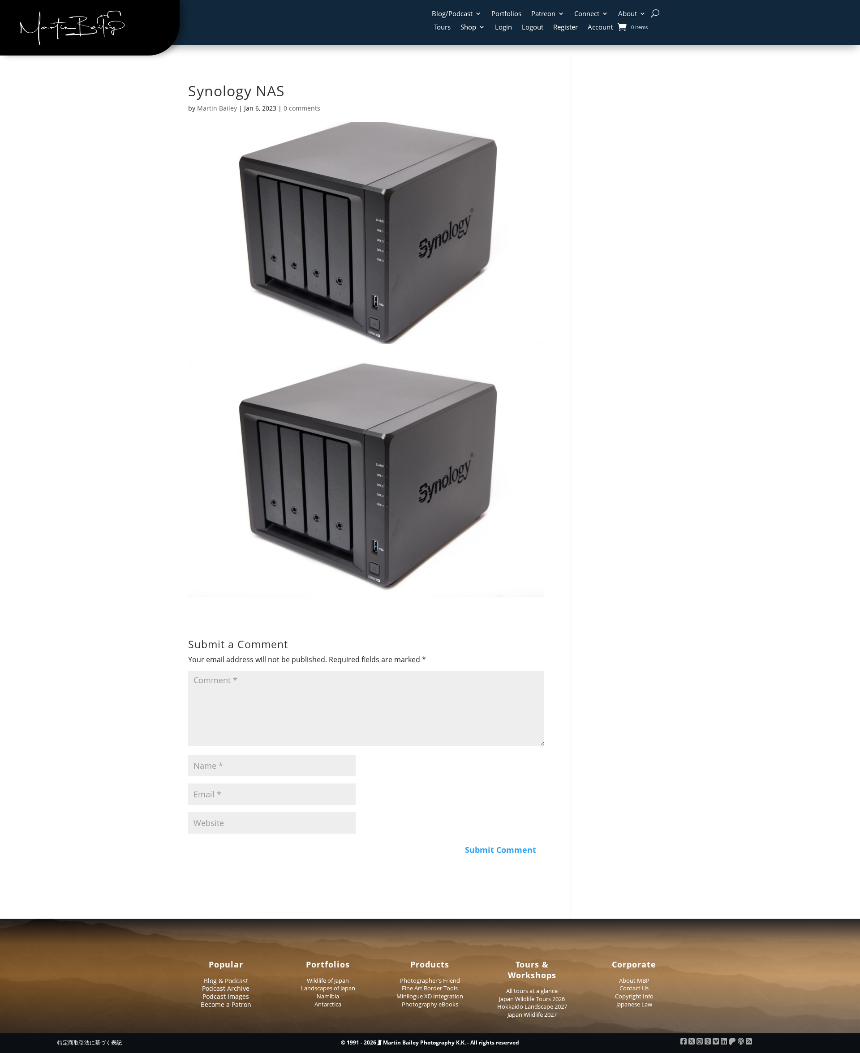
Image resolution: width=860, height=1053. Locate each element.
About (627, 14)
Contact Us (634, 988)
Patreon (543, 14)
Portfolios (506, 14)
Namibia (328, 996)
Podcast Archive (225, 988)
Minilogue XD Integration (429, 996)
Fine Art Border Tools (430, 988)
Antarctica (327, 1004)
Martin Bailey (217, 108)
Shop (468, 27)
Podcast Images (225, 996)
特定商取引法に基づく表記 (89, 1042)
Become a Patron (226, 1004)
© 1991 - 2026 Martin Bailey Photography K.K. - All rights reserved (430, 1042)
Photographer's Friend (430, 980)
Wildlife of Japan (328, 980)
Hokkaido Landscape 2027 (532, 1006)
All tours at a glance (532, 991)
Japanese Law (634, 1004)
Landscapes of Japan (328, 988)
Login (503, 27)
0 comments (302, 108)
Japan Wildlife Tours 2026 (532, 999)
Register (565, 27)
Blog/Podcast (452, 14)
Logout (532, 27)
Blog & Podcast (226, 980)
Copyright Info (634, 996)
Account (600, 27)
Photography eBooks (430, 1004)
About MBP (634, 980)
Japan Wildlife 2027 (532, 1014)
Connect (586, 14)
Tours (442, 27)
